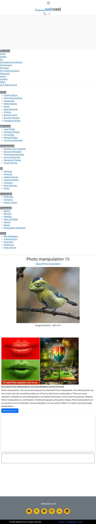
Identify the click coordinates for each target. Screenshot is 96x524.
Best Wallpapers (11, 236)
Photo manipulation (48, 263)
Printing (7, 112)
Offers (3, 82)
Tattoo (6, 188)
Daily (9, 70)
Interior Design (10, 202)
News (8, 85)
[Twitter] (36, 511)
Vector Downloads (12, 157)
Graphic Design (10, 95)
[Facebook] (29, 511)
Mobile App (9, 244)
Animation (8, 199)
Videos (3, 76)
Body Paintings (10, 185)
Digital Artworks (11, 177)
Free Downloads (7, 146)
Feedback (71, 522)
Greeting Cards (10, 239)
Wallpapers (5, 73)
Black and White (11, 219)
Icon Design (9, 134)
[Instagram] (52, 511)
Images (4, 68)
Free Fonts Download (13, 140)
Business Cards (10, 115)
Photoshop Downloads (14, 154)
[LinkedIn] (67, 511)
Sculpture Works (11, 180)
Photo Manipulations (13, 98)
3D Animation (6, 194)
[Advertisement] (48, 32)
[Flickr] (59, 511)
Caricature (8, 182)
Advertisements (11, 109)
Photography (6, 65)
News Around (10, 247)
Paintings (8, 171)
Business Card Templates (15, 149)
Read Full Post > (10, 410)
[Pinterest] (44, 511)
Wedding (8, 216)
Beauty (7, 225)
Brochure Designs (12, 118)
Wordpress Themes (12, 160)
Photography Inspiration (15, 228)
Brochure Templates (13, 151)
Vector (7, 106)
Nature (7, 211)
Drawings (8, 174)
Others (3, 233)
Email (80, 522)
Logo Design (9, 129)
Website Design (11, 137)
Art (1, 59)
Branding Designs (12, 132)
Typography (9, 101)
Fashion (7, 222)
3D (11, 62)
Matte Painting (10, 103)
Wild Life (7, 213)
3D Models (8, 197)
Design (3, 56)
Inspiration (8, 242)
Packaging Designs (12, 120)
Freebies (3, 79)
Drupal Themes (10, 163)
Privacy (61, 522)
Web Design (5, 126)
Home (2, 54)
